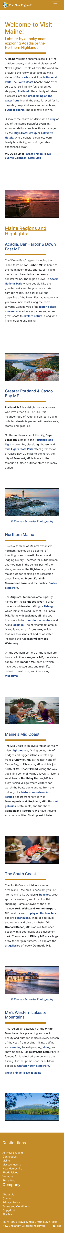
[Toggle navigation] (55, 4)
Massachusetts (11, 1164)
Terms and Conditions (16, 1206)
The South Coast (20, 873)
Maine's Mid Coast (22, 734)
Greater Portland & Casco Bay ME (29, 393)
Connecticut (10, 1156)
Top (59, 1225)
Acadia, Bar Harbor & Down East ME (30, 246)
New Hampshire (12, 1168)
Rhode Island (10, 1172)
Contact (7, 1198)
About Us (8, 1194)
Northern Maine (19, 534)
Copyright (8, 1210)
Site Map (7, 1214)
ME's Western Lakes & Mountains (25, 1015)
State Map (8, 1180)
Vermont (7, 1176)
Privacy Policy (11, 1202)
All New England (12, 1152)
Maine (6, 1160)
